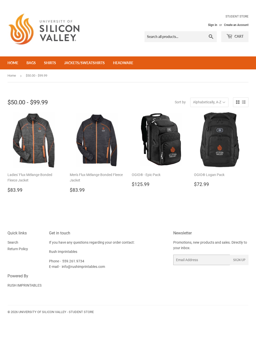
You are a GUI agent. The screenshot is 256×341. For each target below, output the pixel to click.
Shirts (50, 63)
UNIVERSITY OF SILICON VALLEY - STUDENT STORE (56, 312)
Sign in (212, 25)
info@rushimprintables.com (83, 267)
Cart (239, 36)
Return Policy (18, 249)
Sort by (180, 102)
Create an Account (236, 25)
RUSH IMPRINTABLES (25, 285)
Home (13, 63)
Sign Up (239, 260)
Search (13, 242)
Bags (31, 63)
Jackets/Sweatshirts (84, 63)
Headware (123, 63)
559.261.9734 (73, 261)
